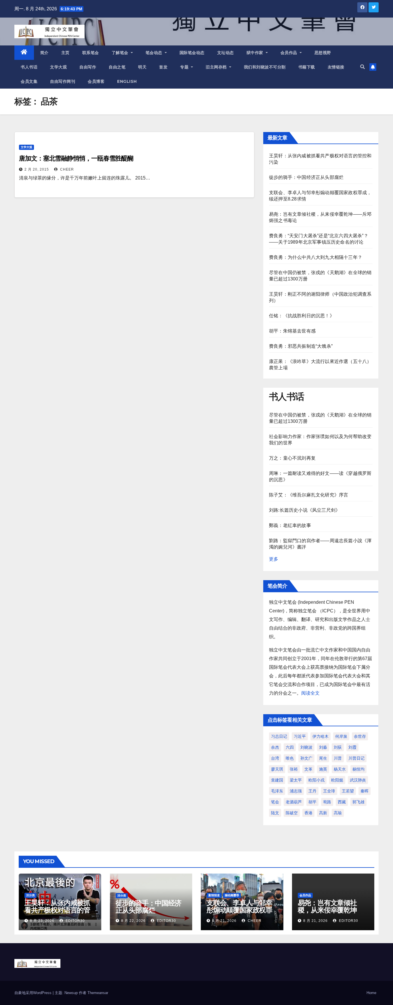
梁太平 (296, 780)
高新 (323, 813)
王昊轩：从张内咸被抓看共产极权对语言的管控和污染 (57, 910)
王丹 (312, 791)
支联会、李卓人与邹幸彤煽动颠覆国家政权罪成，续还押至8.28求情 (240, 910)
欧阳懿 (337, 780)
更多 (273, 559)
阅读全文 (310, 693)
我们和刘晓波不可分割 (265, 67)
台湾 (275, 758)
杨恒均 (358, 769)
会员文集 (29, 81)
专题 (185, 67)
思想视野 (322, 52)
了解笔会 (121, 52)
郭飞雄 (358, 802)
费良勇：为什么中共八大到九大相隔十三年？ (315, 257)
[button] (362, 66)
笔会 (275, 802)
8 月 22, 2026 (133, 921)
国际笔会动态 (192, 52)
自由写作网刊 (62, 81)
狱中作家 (256, 52)
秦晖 (364, 791)
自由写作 (87, 67)
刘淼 (323, 747)
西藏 (342, 802)
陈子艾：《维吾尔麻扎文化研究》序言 (308, 494)
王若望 (348, 791)
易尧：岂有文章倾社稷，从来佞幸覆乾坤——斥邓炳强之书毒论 (330, 910)
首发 (163, 67)
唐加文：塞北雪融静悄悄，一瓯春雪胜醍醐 (76, 158)
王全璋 (329, 791)
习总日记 (279, 736)
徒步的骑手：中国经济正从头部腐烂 (306, 177)
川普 (338, 758)
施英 (323, 769)
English (127, 81)
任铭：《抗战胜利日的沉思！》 (301, 315)
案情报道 (214, 895)
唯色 (290, 758)
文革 (308, 769)
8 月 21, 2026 (224, 921)
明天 (142, 67)
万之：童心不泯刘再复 (292, 458)
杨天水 (340, 769)
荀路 (327, 802)
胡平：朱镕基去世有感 (292, 330)
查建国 (277, 780)
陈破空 (292, 813)
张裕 (294, 769)
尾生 (323, 758)
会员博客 (96, 81)
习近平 (300, 736)
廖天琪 (277, 769)
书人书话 (29, 67)
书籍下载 (306, 67)
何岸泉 (341, 736)
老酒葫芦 (294, 802)
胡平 (312, 802)
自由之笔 (117, 67)
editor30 (74, 921)
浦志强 (296, 791)
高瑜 (338, 813)
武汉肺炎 (358, 780)
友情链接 (336, 67)
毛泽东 (277, 791)
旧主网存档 (217, 67)
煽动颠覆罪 (232, 895)
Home (371, 993)
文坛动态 (225, 52)
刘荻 (338, 747)
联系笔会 (90, 52)
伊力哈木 (320, 736)
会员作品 (290, 52)
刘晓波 (306, 747)
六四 (290, 747)
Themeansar (97, 993)
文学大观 (58, 67)
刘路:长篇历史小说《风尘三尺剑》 (304, 510)
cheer (66, 169)
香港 (308, 813)
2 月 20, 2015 (36, 169)
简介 (44, 52)
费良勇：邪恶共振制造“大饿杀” (301, 346)
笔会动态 (155, 52)
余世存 (360, 736)
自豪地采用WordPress (33, 993)
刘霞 (352, 747)
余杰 (275, 747)
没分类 (30, 895)
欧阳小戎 (316, 780)
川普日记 (356, 758)
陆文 (275, 813)
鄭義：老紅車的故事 (290, 525)
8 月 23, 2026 (42, 921)
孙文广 (306, 758)
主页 (65, 52)
